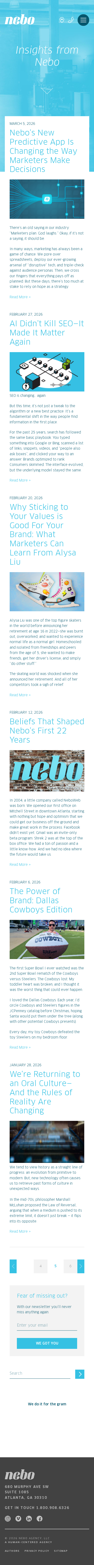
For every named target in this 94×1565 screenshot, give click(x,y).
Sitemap (61, 1551)
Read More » (20, 297)
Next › (80, 1266)
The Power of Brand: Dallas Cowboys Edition (41, 901)
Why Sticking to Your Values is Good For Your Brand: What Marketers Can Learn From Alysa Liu (43, 535)
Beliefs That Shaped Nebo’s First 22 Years (47, 731)
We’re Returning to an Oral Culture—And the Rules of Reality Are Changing (45, 1093)
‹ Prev (13, 1266)
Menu (83, 20)
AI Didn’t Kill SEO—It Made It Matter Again (47, 333)
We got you (47, 1343)
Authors (12, 1551)
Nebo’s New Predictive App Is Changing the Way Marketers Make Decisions (43, 151)
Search (16, 1373)
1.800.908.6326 (52, 1508)
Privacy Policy (37, 1551)
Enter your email (32, 1325)
